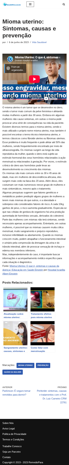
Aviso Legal (8, 428)
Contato (6, 457)
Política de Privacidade (14, 434)
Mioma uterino (25, 365)
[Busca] (64, 4)
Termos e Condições (13, 439)
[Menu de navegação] (30, 4)
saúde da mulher (12, 372)
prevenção (43, 365)
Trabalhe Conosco (12, 446)
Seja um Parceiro (11, 451)
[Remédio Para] (12, 4)
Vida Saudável (39, 42)
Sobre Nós (8, 423)
